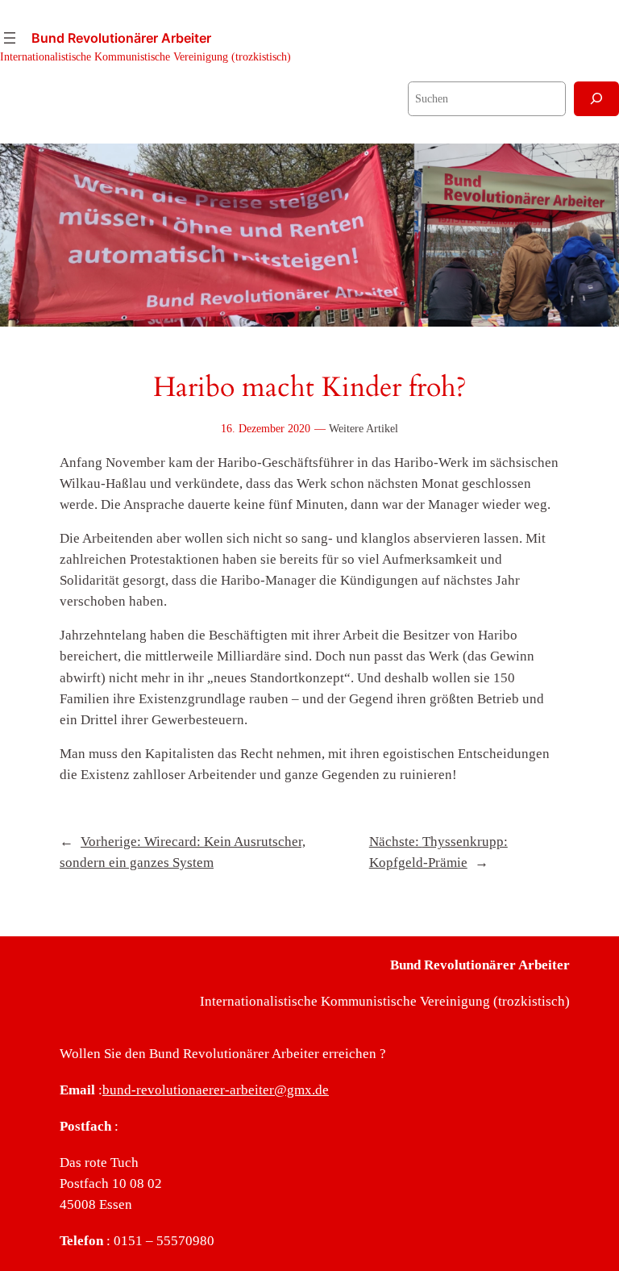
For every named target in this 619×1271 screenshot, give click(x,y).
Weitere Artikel (363, 428)
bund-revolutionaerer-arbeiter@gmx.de (215, 1090)
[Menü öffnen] (9, 38)
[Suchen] (596, 98)
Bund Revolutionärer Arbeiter (121, 38)
